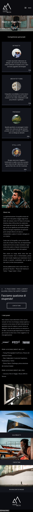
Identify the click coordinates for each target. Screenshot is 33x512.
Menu (29, 8)
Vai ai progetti (16, 435)
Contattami (16, 305)
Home (4, 28)
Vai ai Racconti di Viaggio (16, 489)
